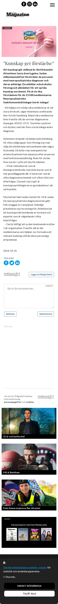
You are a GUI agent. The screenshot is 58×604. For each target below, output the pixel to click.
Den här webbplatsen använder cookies (25, 567)
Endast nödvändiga (29, 586)
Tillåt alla (29, 593)
